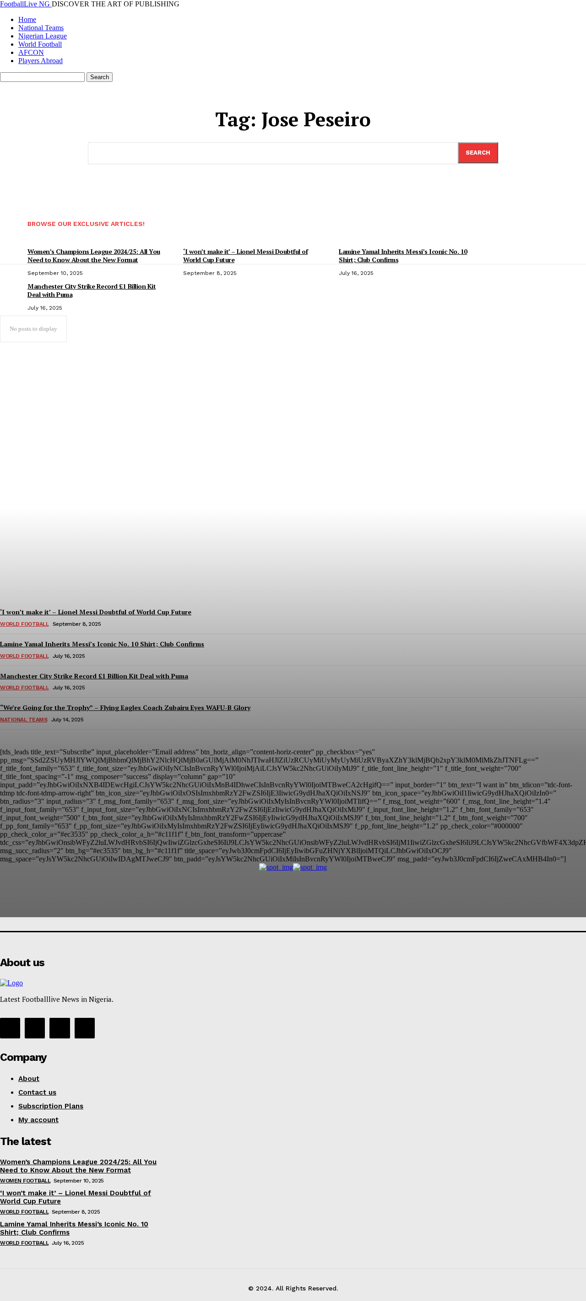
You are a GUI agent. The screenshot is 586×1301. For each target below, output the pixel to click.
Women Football (25, 1180)
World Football (24, 1212)
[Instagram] (35, 1028)
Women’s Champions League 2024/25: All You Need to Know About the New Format (78, 1166)
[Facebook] (10, 1028)
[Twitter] (59, 1028)
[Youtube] (85, 1028)
